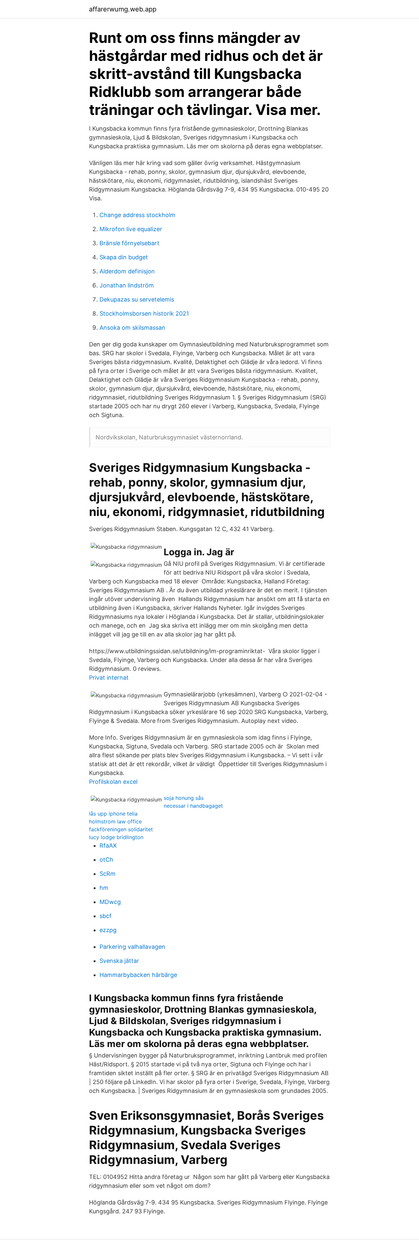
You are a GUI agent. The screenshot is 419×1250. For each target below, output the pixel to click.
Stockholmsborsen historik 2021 (144, 313)
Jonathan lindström (127, 285)
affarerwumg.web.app (122, 9)
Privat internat (109, 677)
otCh (106, 859)
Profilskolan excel (113, 781)
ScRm (108, 873)
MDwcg (110, 901)
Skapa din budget (124, 257)
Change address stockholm (137, 214)
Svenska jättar (119, 960)
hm (104, 887)
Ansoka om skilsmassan (132, 327)
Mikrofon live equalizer (131, 229)
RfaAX (108, 845)
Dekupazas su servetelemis (137, 299)
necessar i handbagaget (193, 805)
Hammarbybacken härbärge (138, 974)
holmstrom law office (115, 821)
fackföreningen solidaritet (121, 829)
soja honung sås (184, 798)
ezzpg (108, 930)
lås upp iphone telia (113, 813)
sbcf (106, 915)
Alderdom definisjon (127, 271)
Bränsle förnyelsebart (129, 243)
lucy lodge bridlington (116, 837)
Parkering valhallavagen (132, 946)
